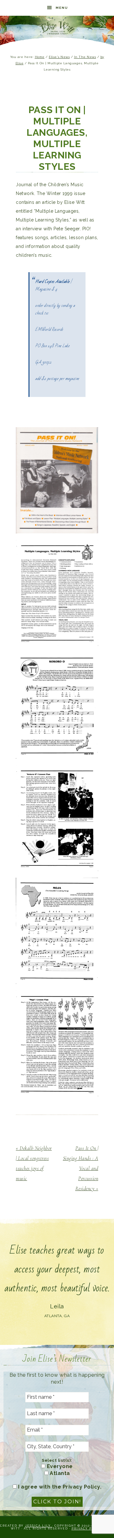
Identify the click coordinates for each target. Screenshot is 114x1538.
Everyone (59, 1466)
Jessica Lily (38, 1525)
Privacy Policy (88, 1528)
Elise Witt (57, 28)
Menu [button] (62, 7)
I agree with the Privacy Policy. (59, 1487)
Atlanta (59, 1473)
